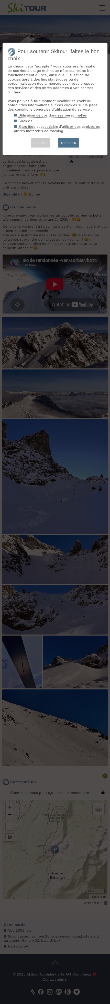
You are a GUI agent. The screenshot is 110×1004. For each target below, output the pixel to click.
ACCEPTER (68, 143)
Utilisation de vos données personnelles (52, 115)
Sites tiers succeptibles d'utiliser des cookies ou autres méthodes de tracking (57, 128)
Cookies (25, 121)
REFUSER (41, 143)
